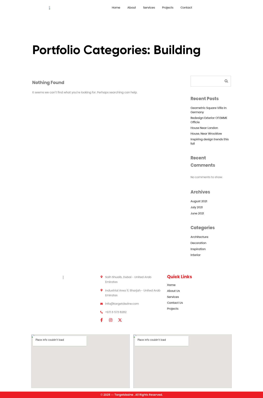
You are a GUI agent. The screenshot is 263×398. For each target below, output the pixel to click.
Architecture (199, 237)
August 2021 (199, 201)
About (131, 8)
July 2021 (197, 207)
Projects (167, 8)
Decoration (198, 243)
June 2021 (197, 213)
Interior (196, 255)
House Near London (204, 128)
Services (149, 8)
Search (226, 81)
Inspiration (198, 249)
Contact (186, 8)
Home (116, 8)
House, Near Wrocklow (206, 134)
